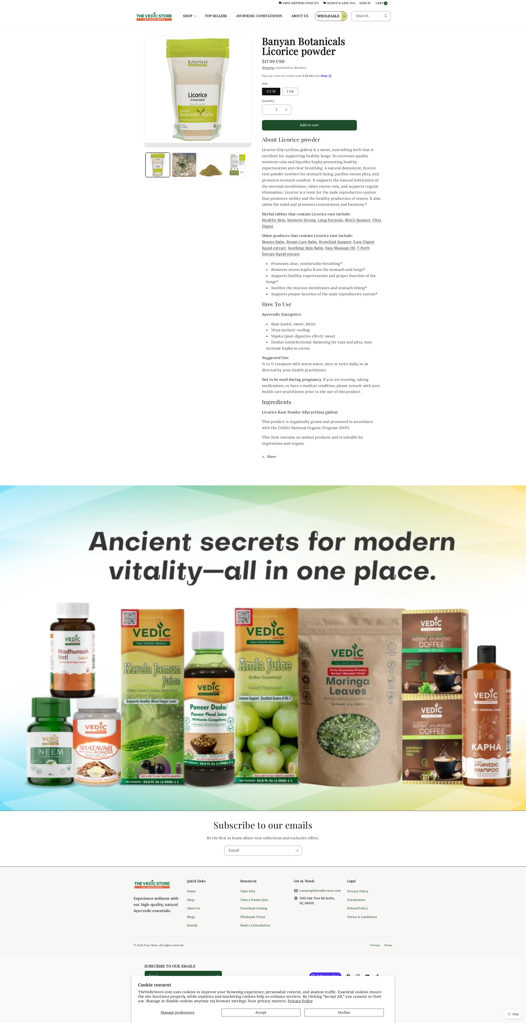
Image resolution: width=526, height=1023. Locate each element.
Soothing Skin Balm (305, 248)
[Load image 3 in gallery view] (184, 165)
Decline (344, 1012)
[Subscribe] (297, 851)
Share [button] (271, 456)
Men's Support (358, 220)
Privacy (375, 945)
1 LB (290, 91)
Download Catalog (253, 908)
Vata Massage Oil (340, 248)
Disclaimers (356, 900)
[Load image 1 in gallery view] (157, 165)
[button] (189, 16)
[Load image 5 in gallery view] (237, 165)
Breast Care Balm (301, 242)
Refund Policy (357, 908)
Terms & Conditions (362, 917)
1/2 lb (271, 91)
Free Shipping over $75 (301, 3)
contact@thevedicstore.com (320, 891)
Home (191, 891)
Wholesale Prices (252, 917)
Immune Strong (301, 220)
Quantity (268, 101)
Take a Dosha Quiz (254, 900)
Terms (388, 945)
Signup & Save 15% (341, 3)
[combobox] (371, 16)
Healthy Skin (273, 220)
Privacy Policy (300, 1001)
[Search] (385, 16)
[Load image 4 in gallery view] (211, 165)
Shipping (268, 67)
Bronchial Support (335, 242)
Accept (260, 1012)
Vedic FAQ (247, 891)
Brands (192, 925)
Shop (191, 900)
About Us (193, 908)
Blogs (191, 917)
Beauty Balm (273, 242)
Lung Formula (330, 220)
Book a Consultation (255, 925)
